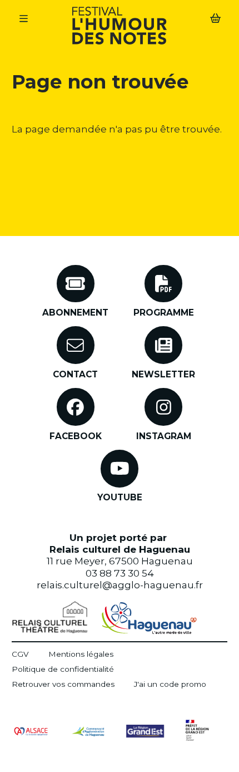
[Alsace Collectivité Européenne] (30, 730)
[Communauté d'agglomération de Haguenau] (88, 730)
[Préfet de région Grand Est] (197, 730)
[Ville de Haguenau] (149, 618)
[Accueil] (119, 26)
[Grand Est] (145, 730)
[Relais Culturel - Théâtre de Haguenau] (49, 617)
